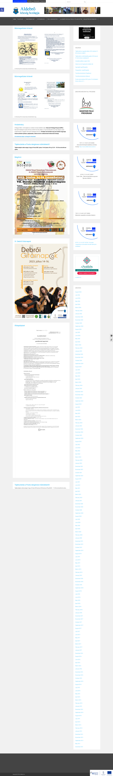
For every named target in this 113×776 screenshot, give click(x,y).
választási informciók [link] (89, 19)
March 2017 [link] (78, 644)
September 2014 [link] (79, 712)
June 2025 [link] (77, 335)
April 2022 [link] (77, 454)
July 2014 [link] (77, 718)
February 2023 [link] (78, 422)
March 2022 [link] (78, 457)
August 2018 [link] (78, 591)
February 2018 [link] (78, 609)
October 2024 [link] (78, 360)
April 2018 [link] (77, 603)
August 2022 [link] (78, 441)
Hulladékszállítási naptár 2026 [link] (82, 61)
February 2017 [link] (78, 647)
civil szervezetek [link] (52, 19)
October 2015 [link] (78, 678)
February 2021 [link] (78, 497)
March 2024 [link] (78, 382)
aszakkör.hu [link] (78, 277)
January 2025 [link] (78, 351)
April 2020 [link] (77, 528)
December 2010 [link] (79, 746)
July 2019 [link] (77, 556)
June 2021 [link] (77, 485)
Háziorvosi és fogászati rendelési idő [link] (84, 64)
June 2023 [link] (77, 410)
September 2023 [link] (79, 401)
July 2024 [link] (77, 369)
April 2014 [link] (77, 721)
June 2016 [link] (77, 659)
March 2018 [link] (78, 606)
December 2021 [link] (79, 466)
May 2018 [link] (77, 600)
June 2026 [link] (77, 298)
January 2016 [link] (78, 668)
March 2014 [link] (78, 725)
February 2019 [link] (78, 572)
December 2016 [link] (79, 653)
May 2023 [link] (77, 413)
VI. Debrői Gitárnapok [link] (23, 241)
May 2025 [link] (77, 338)
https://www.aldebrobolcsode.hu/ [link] (87, 146)
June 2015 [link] (77, 690)
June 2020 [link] (77, 522)
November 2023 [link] (79, 394)
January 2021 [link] (78, 500)
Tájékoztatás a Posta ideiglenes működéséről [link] (32, 144)
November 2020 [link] (79, 506)
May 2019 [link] (77, 563)
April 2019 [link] (77, 566)
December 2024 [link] (79, 354)
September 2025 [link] (79, 326)
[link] (2, 10)
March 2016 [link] (78, 665)
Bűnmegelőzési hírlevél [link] (23, 28)
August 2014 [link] (78, 715)
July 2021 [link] (77, 482)
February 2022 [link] (78, 460)
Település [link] (20, 19)
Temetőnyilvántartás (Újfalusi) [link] (82, 76)
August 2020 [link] (78, 516)
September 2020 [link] (79, 513)
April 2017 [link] (77, 640)
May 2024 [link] (77, 376)
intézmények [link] (41, 19)
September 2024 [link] (79, 363)
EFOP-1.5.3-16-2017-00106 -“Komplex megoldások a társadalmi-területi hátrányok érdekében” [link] (85, 244)
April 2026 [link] (77, 304)
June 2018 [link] (77, 597)
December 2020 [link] (79, 503)
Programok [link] (36, 1)
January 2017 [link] (78, 650)
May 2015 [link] (77, 693)
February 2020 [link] (78, 535)
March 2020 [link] (78, 531)
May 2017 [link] (77, 637)
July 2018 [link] (77, 594)
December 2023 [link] (79, 391)
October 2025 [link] (78, 323)
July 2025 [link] (77, 332)
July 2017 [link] (77, 631)
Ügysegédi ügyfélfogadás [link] (81, 67)
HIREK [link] (14, 19)
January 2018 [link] (78, 612)
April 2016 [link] (77, 662)
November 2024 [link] (79, 357)
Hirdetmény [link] (19, 125)
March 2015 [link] (78, 700)
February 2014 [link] (78, 728)
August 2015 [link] (78, 684)
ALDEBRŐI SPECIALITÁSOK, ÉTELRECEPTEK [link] (71, 19)
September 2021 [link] (79, 475)
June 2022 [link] (77, 447)
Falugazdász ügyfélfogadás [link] (82, 70)
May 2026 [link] (77, 301)
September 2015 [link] (79, 681)
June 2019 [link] (77, 559)
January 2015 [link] (78, 706)
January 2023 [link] (78, 425)
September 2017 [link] (79, 625)
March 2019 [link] (78, 569)
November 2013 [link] (79, 737)
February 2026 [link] (78, 310)
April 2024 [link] (77, 379)
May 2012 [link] (77, 743)
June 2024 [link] (77, 373)
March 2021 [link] (78, 494)
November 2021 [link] (79, 469)
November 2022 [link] (79, 432)
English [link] (43, 1)
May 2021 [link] (77, 488)
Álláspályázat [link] (20, 326)
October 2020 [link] (78, 510)
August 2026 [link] (78, 292)
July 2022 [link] (77, 444)
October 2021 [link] (78, 472)
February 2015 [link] (78, 703)
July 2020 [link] (77, 519)
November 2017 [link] (79, 619)
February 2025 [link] (78, 348)
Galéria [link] (30, 1)
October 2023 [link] (78, 397)
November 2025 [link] (79, 320)
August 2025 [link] (78, 329)
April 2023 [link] (77, 416)
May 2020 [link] (77, 525)
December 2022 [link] (79, 429)
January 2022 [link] (78, 463)
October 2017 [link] (78, 622)
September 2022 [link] (79, 438)
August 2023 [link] (78, 404)
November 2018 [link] (79, 581)
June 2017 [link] (77, 634)
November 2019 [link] (79, 544)
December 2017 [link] (79, 616)
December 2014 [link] (79, 709)
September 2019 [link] (79, 550)
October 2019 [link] (78, 547)
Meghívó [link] (18, 157)
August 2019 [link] (78, 553)
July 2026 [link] (77, 295)
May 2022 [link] (77, 450)
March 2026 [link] (78, 307)
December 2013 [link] (79, 734)
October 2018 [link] (78, 584)
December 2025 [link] (79, 317)
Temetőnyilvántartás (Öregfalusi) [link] (83, 73)
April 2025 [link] (77, 341)
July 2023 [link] (77, 407)
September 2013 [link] (79, 740)
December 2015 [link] (79, 672)
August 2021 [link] (78, 478)
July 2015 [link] (77, 687)
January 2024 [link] (78, 388)
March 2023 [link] (78, 419)
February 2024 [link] (78, 385)
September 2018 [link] (79, 587)
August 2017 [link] (78, 628)
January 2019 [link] (78, 575)
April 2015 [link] (77, 697)
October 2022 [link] (78, 435)
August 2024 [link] (78, 366)
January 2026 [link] (78, 313)
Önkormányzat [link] (30, 19)
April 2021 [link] (77, 491)
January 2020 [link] (78, 538)
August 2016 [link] (78, 656)
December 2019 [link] (79, 541)
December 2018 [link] (79, 578)
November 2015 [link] (79, 675)
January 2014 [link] (78, 731)
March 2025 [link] (78, 345)
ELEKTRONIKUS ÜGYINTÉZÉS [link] (20, 1)
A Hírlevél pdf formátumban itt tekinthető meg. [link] (25, 68)
